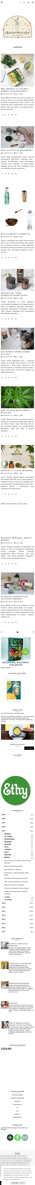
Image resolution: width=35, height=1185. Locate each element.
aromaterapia (19, 1160)
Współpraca (17, 1117)
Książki (12, 1156)
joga (27, 1163)
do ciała (4, 1163)
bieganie (28, 1160)
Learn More (15, 1182)
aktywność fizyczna (7, 1160)
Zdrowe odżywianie (17, 1098)
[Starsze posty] (33, 632)
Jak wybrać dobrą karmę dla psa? (15, 352)
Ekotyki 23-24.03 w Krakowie (17, 470)
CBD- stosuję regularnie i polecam (16, 411)
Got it (22, 1182)
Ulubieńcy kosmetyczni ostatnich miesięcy (14, 597)
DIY (18, 1107)
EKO (17, 1111)
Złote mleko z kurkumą (12, 713)
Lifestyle (17, 1114)
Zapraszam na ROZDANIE (20, 963)
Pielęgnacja (17, 1104)
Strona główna (17, 1095)
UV (17, 1156)
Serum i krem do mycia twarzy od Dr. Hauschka (20, 1024)
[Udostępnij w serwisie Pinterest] (15, 115)
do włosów (20, 1163)
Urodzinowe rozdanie (19, 983)
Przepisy (17, 1101)
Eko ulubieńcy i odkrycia (15, 234)
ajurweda (23, 1156)
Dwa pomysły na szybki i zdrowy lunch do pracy (15, 90)
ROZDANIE (13, 1003)
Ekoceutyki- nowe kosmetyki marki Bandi (14, 294)
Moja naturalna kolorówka (17, 150)
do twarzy (11, 1163)
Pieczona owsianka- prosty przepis (16, 539)
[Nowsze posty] (1, 632)
